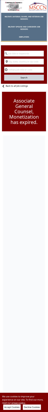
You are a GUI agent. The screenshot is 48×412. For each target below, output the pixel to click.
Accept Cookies (12, 407)
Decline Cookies (32, 407)
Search (24, 77)
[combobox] (24, 54)
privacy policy (18, 402)
